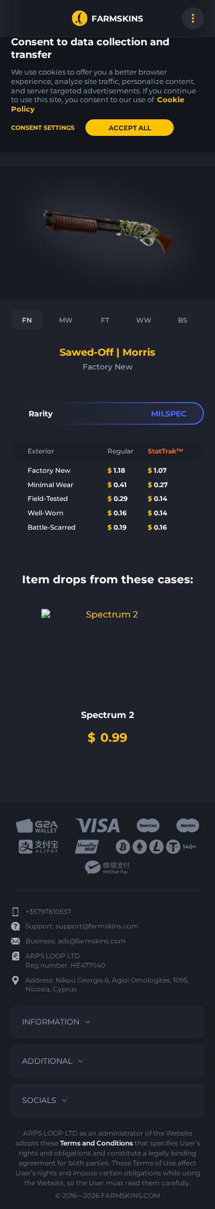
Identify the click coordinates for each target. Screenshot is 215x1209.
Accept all (130, 128)
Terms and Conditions (96, 1143)
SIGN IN (22, 18)
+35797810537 (48, 911)
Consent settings (42, 127)
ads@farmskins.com (92, 941)
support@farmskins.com (97, 926)
